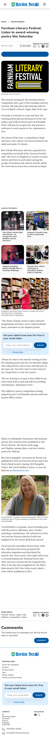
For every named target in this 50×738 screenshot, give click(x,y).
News (3, 22)
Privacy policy (8, 670)
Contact (5, 667)
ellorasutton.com (20, 470)
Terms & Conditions (10, 665)
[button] (5, 4)
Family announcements (12, 677)
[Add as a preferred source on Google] (25, 46)
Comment (41, 640)
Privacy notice (18, 352)
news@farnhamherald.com (17, 733)
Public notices (8, 675)
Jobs (4, 672)
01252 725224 (15, 729)
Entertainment (18, 22)
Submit (40, 345)
